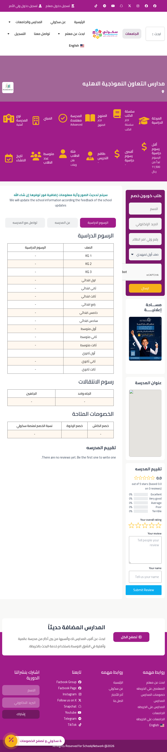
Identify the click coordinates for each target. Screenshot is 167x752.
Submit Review (143, 590)
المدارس (159, 701)
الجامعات (158, 713)
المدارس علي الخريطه (151, 707)
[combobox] (155, 34)
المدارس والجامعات (29, 22)
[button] (134, 343)
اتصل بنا (118, 701)
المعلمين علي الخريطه (151, 688)
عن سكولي (58, 22)
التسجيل (20, 34)
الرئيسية (79, 22)
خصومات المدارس (153, 694)
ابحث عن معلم (75, 34)
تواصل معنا (42, 34)
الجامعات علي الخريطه (150, 719)
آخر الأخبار (117, 694)
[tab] (98, 223)
